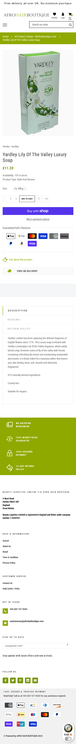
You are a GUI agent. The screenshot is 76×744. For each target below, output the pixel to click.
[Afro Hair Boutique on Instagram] (28, 680)
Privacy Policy (9, 562)
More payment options (38, 219)
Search (6, 540)
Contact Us (7, 583)
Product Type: (10, 179)
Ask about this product (20, 259)
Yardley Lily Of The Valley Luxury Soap (21, 39)
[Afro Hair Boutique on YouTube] (35, 680)
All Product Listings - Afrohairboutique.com (35, 36)
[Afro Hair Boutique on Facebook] (5, 680)
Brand (5, 551)
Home (6, 36)
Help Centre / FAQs (11, 588)
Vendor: (7, 146)
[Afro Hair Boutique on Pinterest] (20, 680)
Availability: (9, 175)
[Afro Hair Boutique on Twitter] (13, 680)
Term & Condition (10, 557)
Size (5, 188)
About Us (7, 546)
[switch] (68, 739)
